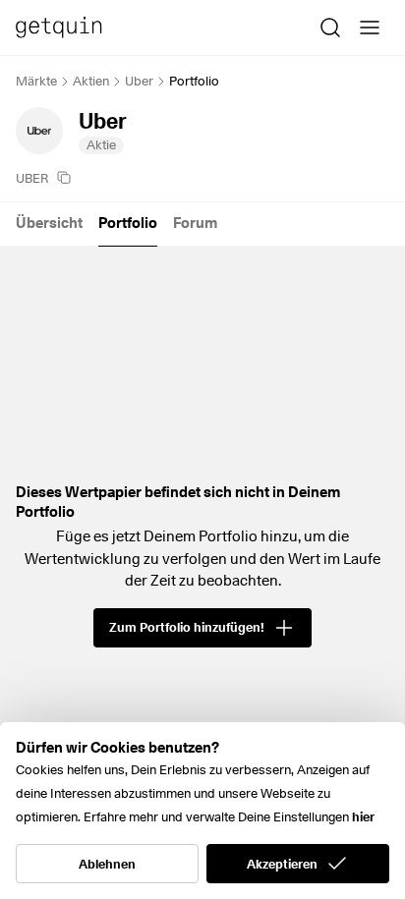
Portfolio (127, 223)
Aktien (91, 80)
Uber (139, 80)
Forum (195, 223)
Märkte (36, 80)
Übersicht (49, 223)
